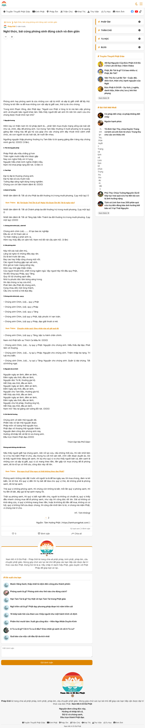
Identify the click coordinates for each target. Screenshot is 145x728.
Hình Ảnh (120, 11)
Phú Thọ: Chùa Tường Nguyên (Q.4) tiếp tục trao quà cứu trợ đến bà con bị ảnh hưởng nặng (121, 196)
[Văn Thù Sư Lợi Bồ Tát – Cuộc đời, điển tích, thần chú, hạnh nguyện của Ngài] (100, 81)
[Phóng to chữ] (12, 37)
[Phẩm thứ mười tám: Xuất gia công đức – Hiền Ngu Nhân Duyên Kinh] (6, 625)
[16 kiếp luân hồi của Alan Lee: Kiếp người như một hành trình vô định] (6, 617)
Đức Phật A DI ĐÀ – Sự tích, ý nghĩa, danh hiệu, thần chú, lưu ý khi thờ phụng (121, 90)
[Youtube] (136, 11)
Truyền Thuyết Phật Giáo (18, 11)
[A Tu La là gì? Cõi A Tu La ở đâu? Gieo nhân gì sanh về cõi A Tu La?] (6, 632)
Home (8, 22)
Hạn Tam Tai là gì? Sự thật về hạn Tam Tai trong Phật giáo (38, 599)
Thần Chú (67, 11)
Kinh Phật (40, 11)
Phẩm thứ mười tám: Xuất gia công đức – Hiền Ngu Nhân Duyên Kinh (43, 621)
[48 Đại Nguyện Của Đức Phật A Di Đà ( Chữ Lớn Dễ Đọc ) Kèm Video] (100, 66)
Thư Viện (94, 11)
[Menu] (141, 4)
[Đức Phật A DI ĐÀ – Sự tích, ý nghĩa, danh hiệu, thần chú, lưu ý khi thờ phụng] (100, 91)
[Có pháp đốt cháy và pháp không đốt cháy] (100, 117)
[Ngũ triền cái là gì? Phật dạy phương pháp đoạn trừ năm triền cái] (6, 610)
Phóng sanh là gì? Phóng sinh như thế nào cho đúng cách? (38, 591)
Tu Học (107, 11)
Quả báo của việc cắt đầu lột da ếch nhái (30, 636)
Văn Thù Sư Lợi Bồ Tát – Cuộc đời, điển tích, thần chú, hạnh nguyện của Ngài (122, 81)
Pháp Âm (54, 11)
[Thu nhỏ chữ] (5, 37)
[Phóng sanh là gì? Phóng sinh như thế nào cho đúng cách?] (6, 595)
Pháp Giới (11, 26)
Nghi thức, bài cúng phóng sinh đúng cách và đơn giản (35, 22)
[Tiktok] (140, 11)
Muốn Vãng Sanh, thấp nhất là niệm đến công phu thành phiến (40, 584)
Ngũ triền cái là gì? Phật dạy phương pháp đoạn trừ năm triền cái (41, 606)
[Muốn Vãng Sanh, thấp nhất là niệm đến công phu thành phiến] (6, 587)
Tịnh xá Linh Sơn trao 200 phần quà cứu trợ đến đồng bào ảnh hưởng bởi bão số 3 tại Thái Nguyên (122, 205)
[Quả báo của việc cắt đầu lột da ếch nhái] (6, 640)
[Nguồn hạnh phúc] (100, 125)
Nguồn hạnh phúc (113, 121)
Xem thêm (103, 98)
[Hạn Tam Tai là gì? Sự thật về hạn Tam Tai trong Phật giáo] (6, 602)
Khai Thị (81, 11)
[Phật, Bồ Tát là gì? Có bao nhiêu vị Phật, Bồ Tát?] (100, 74)
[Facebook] (132, 11)
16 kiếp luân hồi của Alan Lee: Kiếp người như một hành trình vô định (43, 614)
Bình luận (45, 533)
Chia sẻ (78, 533)
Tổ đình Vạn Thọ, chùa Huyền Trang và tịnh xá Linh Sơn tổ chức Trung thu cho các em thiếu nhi (122, 132)
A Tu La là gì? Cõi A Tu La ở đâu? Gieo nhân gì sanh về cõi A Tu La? (42, 629)
